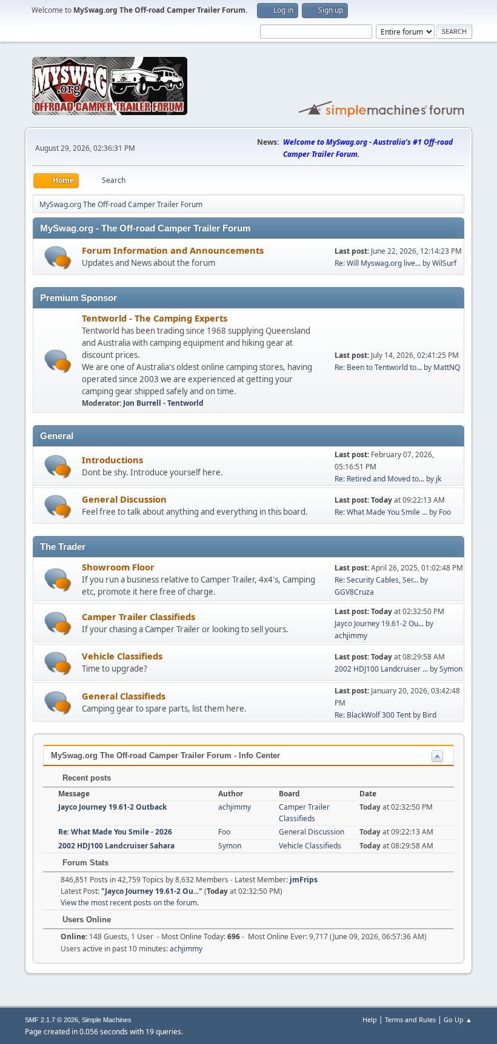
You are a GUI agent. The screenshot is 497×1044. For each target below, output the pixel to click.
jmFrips (304, 879)
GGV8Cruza (354, 592)
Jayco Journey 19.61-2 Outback (112, 807)
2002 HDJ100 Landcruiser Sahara (116, 846)
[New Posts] (58, 257)
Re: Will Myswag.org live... (378, 263)
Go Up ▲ (458, 1019)
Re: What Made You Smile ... (381, 512)
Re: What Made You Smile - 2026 (115, 832)
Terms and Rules (410, 1019)
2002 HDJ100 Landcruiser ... (381, 669)
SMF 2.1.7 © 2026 (51, 1019)
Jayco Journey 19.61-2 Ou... (379, 623)
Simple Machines (107, 1019)
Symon (450, 669)
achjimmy (351, 635)
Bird (429, 715)
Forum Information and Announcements (173, 250)
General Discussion (124, 499)
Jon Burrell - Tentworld (163, 403)
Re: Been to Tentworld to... (378, 367)
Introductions (112, 460)
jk (438, 479)
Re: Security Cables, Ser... (376, 580)
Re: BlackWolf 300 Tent (373, 715)
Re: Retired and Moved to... (379, 479)
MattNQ (446, 367)
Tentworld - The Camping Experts (154, 318)
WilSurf (444, 263)
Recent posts (85, 777)
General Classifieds (123, 696)
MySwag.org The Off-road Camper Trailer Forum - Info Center (165, 755)
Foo (445, 512)
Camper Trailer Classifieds (138, 616)
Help (369, 1019)
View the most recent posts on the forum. (130, 902)
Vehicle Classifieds (122, 656)
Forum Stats (84, 862)
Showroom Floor (118, 567)
